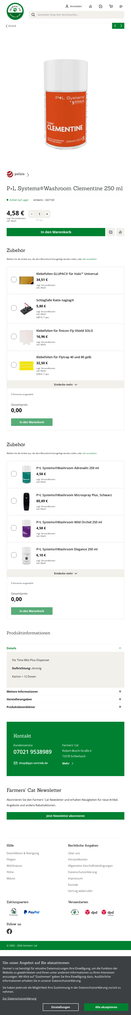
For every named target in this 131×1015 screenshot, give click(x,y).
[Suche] (33, 14)
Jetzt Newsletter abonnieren (65, 816)
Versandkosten (78, 859)
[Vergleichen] (120, 232)
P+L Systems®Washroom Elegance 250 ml (67, 549)
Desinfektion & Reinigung (23, 853)
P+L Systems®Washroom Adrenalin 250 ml (67, 468)
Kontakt (73, 885)
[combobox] (77, 15)
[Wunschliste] (100, 6)
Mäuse (11, 878)
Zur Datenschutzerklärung (20, 998)
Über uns (74, 853)
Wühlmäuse (14, 866)
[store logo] (15, 11)
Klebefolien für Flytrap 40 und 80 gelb (63, 357)
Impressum (75, 878)
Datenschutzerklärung (82, 872)
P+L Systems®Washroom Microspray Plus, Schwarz (74, 495)
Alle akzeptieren (106, 1007)
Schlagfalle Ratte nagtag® (55, 300)
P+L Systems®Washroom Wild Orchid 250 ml (69, 522)
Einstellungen (60, 1007)
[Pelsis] (17, 174)
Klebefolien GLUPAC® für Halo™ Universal (67, 274)
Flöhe (10, 872)
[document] (65, 985)
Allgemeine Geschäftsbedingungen (90, 866)
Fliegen (11, 859)
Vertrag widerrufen (80, 891)
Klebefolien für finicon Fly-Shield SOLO (64, 331)
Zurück (12, 25)
